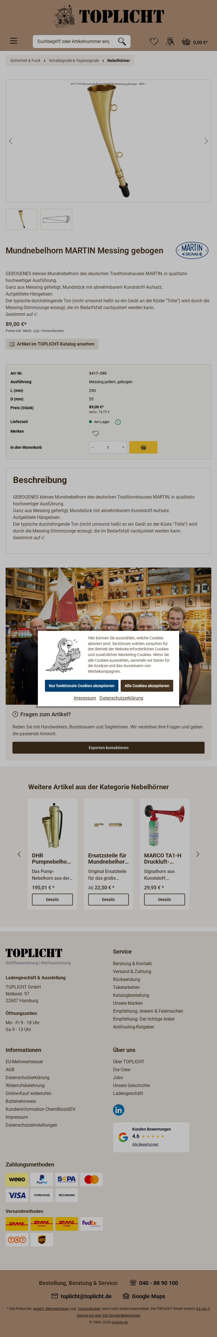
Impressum (85, 698)
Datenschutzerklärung (121, 698)
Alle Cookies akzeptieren (147, 685)
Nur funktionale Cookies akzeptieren (81, 685)
